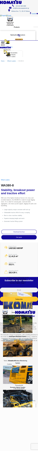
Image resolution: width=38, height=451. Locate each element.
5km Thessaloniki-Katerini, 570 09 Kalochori (19, 392)
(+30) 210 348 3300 (19, 378)
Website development (27, 400)
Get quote (19, 237)
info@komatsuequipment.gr (20, 8)
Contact (9, 353)
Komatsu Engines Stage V (18, 283)
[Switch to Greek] (8, 15)
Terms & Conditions (9, 360)
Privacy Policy (9, 367)
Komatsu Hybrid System (17, 387)
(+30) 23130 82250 (18, 389)
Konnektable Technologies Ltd (19, 402)
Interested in (19, 39)
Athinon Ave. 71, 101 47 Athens (20, 11)
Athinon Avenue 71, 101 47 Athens (19, 382)
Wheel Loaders (11, 61)
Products (17, 27)
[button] (19, 36)
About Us (9, 350)
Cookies (9, 364)
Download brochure (19, 232)
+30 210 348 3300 (20, 6)
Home (2, 61)
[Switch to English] (3, 15)
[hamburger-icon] (35, 27)
